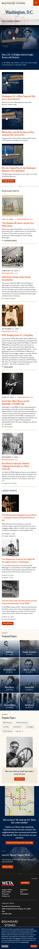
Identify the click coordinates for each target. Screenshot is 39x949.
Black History (29, 705)
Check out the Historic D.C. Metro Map (19, 843)
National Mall (29, 687)
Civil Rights (29, 727)
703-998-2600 (6, 914)
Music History (9, 687)
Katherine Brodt (10, 240)
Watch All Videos (8, 181)
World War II (17, 727)
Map (3, 911)
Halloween (9, 652)
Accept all (33, 946)
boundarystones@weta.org (11, 906)
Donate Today (7, 867)
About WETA (6, 892)
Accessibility (24, 894)
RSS (21, 892)
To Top (34, 878)
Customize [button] (5, 946)
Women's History (9, 705)
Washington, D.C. (25, 219)
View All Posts (7, 623)
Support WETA (7, 890)
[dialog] (19, 938)
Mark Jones (8, 366)
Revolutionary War (9, 669)
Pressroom (5, 894)
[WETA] (8, 884)
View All (18, 731)
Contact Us (5, 896)
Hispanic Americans (29, 652)
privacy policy (25, 942)
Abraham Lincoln (29, 669)
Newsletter (24, 890)
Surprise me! (19, 779)
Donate (25, 883)
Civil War (6, 727)
